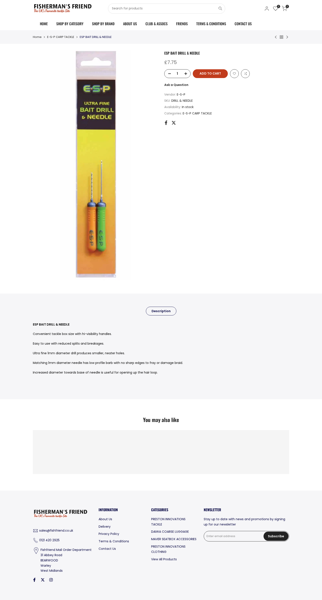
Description (161, 311)
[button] (234, 73)
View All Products (164, 559)
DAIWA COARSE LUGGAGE (170, 531)
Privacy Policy (109, 534)
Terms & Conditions (114, 541)
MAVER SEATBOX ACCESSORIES (173, 539)
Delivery (105, 526)
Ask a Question (176, 85)
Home (37, 37)
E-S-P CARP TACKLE (60, 37)
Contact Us (107, 549)
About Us (105, 519)
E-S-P (181, 94)
